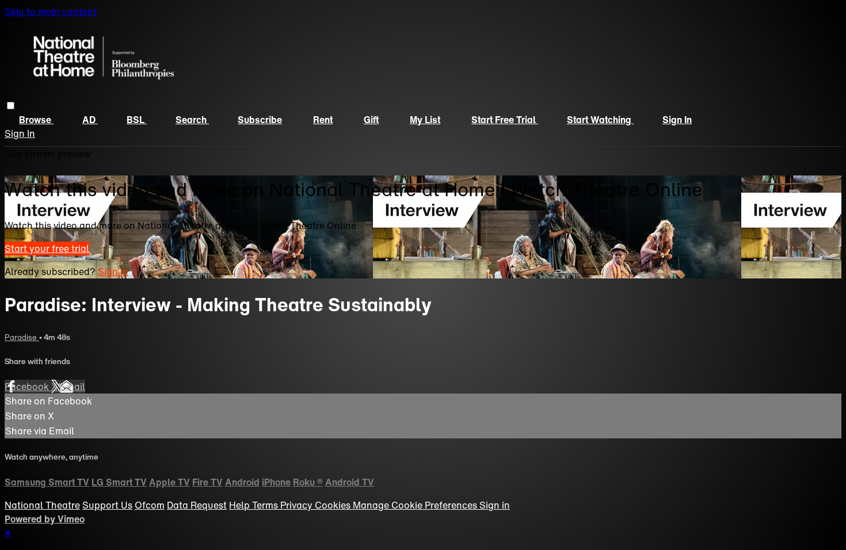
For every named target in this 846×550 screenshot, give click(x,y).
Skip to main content (51, 11)
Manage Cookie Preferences (416, 505)
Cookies (334, 505)
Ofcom (150, 505)
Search (192, 120)
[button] (10, 105)
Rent (323, 120)
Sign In (20, 133)
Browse (36, 120)
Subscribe (260, 120)
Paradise (22, 337)
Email (72, 387)
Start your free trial (47, 248)
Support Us (107, 505)
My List (425, 120)
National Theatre (42, 505)
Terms (266, 505)
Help (240, 505)
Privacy (297, 505)
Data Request (197, 505)
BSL (137, 120)
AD (90, 120)
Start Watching (600, 120)
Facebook (28, 387)
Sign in (677, 120)
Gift (371, 120)
